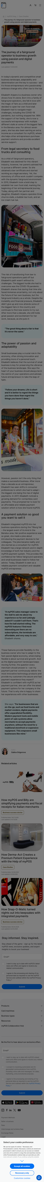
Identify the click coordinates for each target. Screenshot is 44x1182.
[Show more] (22, 1160)
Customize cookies (22, 1178)
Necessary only (22, 1173)
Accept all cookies (22, 1166)
